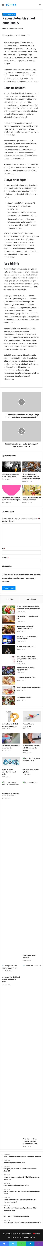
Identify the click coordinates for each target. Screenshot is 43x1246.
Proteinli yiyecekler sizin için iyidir (29, 687)
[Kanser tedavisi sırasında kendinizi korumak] (11, 786)
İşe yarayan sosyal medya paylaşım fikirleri (25, 668)
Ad (3, 549)
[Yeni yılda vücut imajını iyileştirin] (32, 762)
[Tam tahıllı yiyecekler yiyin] (8, 680)
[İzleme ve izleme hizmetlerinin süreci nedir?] (11, 762)
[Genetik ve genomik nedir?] (8, 649)
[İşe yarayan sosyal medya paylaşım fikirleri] (8, 670)
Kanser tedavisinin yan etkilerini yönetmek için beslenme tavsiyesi (28, 607)
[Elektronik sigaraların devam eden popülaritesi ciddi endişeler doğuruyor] (31, 466)
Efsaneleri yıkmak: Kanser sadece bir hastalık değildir (11, 498)
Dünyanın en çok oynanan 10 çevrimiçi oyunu (27, 637)
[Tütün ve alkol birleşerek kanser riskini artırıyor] (11, 466)
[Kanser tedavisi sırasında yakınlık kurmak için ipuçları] (32, 738)
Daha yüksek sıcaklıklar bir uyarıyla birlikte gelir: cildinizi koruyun (27, 659)
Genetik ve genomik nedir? (26, 646)
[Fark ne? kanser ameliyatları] (32, 716)
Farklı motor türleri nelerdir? (29, 956)
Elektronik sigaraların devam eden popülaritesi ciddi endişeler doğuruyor (31, 476)
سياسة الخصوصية (29, 1237)
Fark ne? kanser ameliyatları (28, 725)
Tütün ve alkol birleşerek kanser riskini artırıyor (10, 475)
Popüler (10, 599)
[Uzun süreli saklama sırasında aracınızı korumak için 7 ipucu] (32, 1051)
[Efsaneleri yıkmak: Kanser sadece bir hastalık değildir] (11, 490)
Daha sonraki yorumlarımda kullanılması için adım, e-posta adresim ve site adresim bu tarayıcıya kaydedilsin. (21, 578)
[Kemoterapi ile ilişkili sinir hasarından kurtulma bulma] (11, 970)
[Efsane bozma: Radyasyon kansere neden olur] (31, 490)
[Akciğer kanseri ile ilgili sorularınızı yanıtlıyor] (11, 716)
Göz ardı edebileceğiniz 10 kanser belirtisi (11, 746)
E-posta (5, 557)
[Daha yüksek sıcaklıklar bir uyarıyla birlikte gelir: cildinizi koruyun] (8, 660)
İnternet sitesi (7, 566)
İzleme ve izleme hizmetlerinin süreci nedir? (9, 772)
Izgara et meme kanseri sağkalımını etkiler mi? (25, 627)
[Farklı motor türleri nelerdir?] (32, 867)
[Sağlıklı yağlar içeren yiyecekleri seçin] (8, 619)
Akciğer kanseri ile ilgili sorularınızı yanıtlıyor (10, 725)
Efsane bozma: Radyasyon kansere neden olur (31, 498)
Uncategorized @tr (9, 14)
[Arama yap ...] (40, 5)
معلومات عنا (12, 1237)
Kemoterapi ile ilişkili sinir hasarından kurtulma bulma (11, 979)
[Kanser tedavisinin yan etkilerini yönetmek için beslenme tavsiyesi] (8, 609)
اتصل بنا (19, 1237)
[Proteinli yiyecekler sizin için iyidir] (8, 690)
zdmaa (37, 1234)
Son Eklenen (31, 599)
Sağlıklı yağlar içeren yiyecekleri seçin (27, 617)
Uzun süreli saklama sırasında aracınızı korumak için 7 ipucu (30, 1141)
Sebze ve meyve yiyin (24, 697)
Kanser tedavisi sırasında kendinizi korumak (10, 794)
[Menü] (3, 5)
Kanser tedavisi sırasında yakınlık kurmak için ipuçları (31, 748)
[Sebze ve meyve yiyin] (8, 700)
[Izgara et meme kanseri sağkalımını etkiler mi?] (8, 629)
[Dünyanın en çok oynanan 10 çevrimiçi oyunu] (8, 639)
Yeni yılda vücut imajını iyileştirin (31, 770)
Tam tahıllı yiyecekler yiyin (26, 677)
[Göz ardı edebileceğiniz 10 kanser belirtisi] (11, 738)
